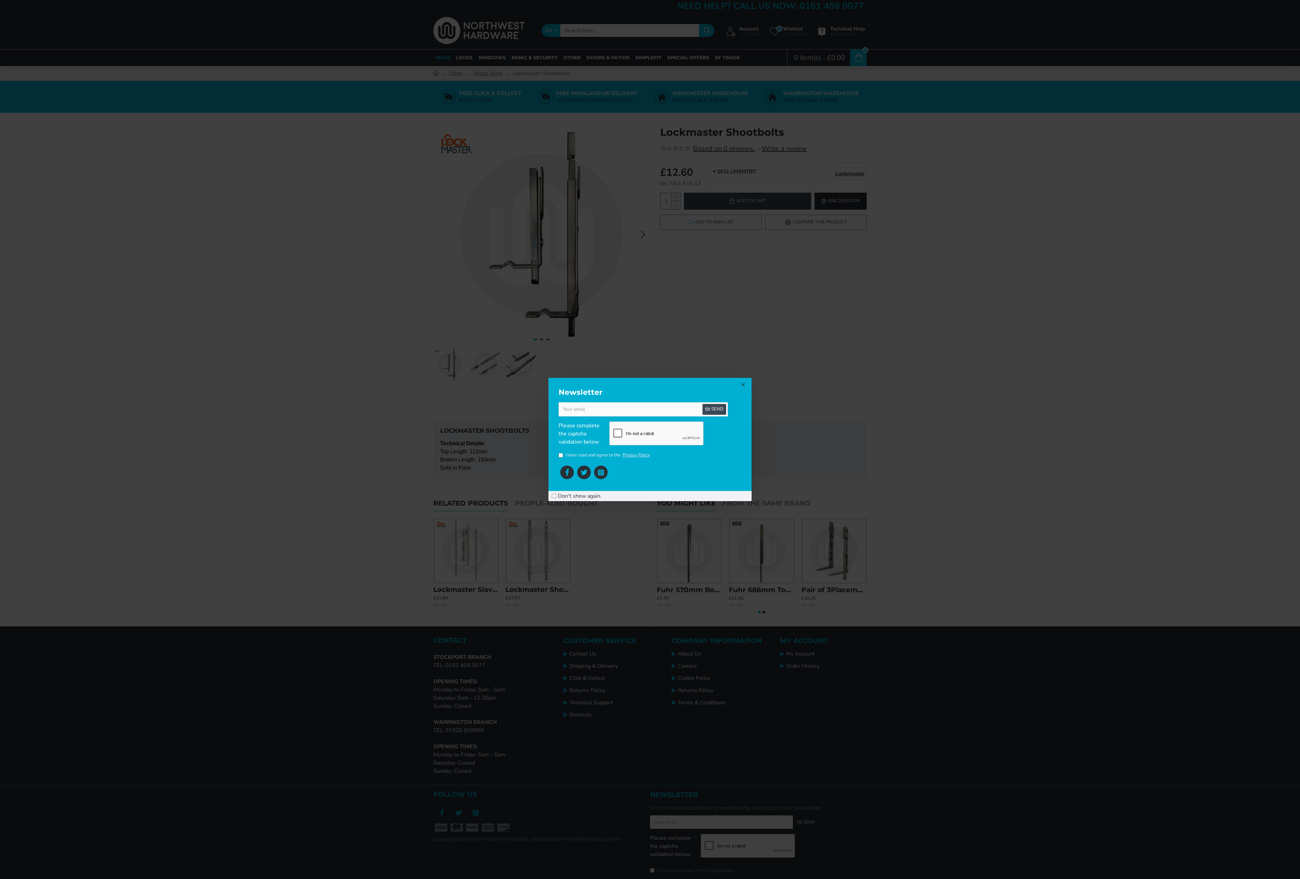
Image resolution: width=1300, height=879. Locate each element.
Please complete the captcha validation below (579, 434)
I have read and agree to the (607, 455)
